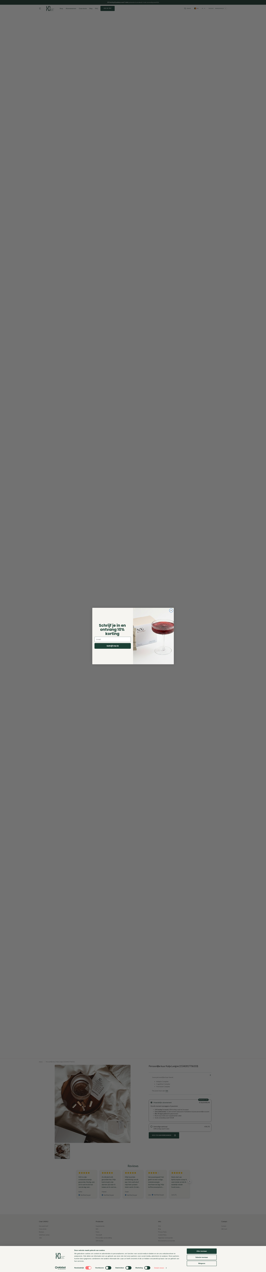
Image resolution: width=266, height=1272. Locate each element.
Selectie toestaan (201, 1257)
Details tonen (159, 1268)
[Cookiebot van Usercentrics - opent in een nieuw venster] (60, 1267)
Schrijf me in (113, 646)
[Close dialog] (171, 610)
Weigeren (201, 1263)
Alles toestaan (201, 1251)
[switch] (108, 1267)
